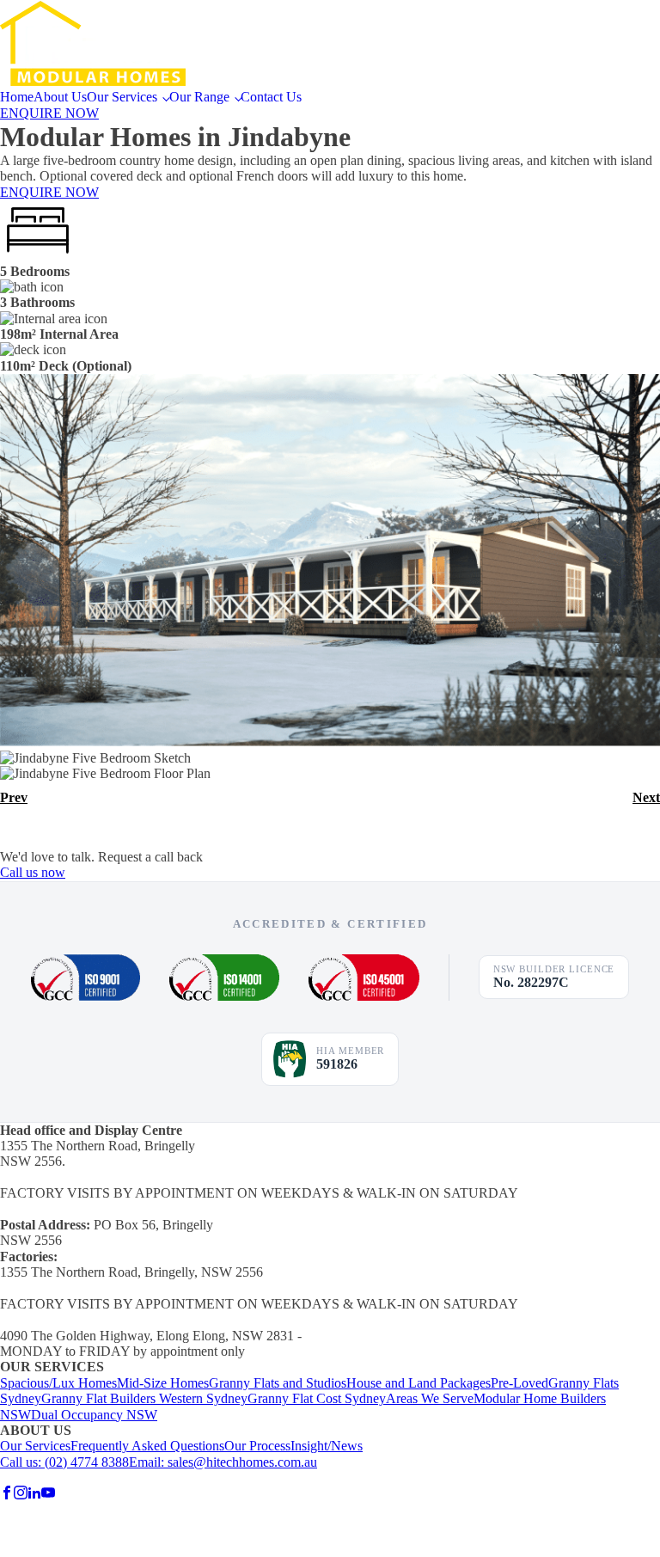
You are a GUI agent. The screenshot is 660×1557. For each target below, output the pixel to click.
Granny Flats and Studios (277, 1383)
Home (17, 96)
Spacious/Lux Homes (58, 1383)
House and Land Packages (418, 1383)
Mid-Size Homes (163, 1383)
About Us (60, 96)
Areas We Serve (430, 1398)
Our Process (257, 1445)
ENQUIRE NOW (49, 113)
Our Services (122, 96)
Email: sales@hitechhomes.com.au (223, 1462)
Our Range (199, 96)
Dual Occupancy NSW (94, 1414)
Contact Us (271, 96)
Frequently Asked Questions (147, 1445)
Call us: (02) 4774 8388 (64, 1462)
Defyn (81, 1477)
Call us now (32, 872)
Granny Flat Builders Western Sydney (144, 1398)
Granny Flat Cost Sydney (317, 1398)
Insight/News (326, 1445)
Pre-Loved (519, 1383)
